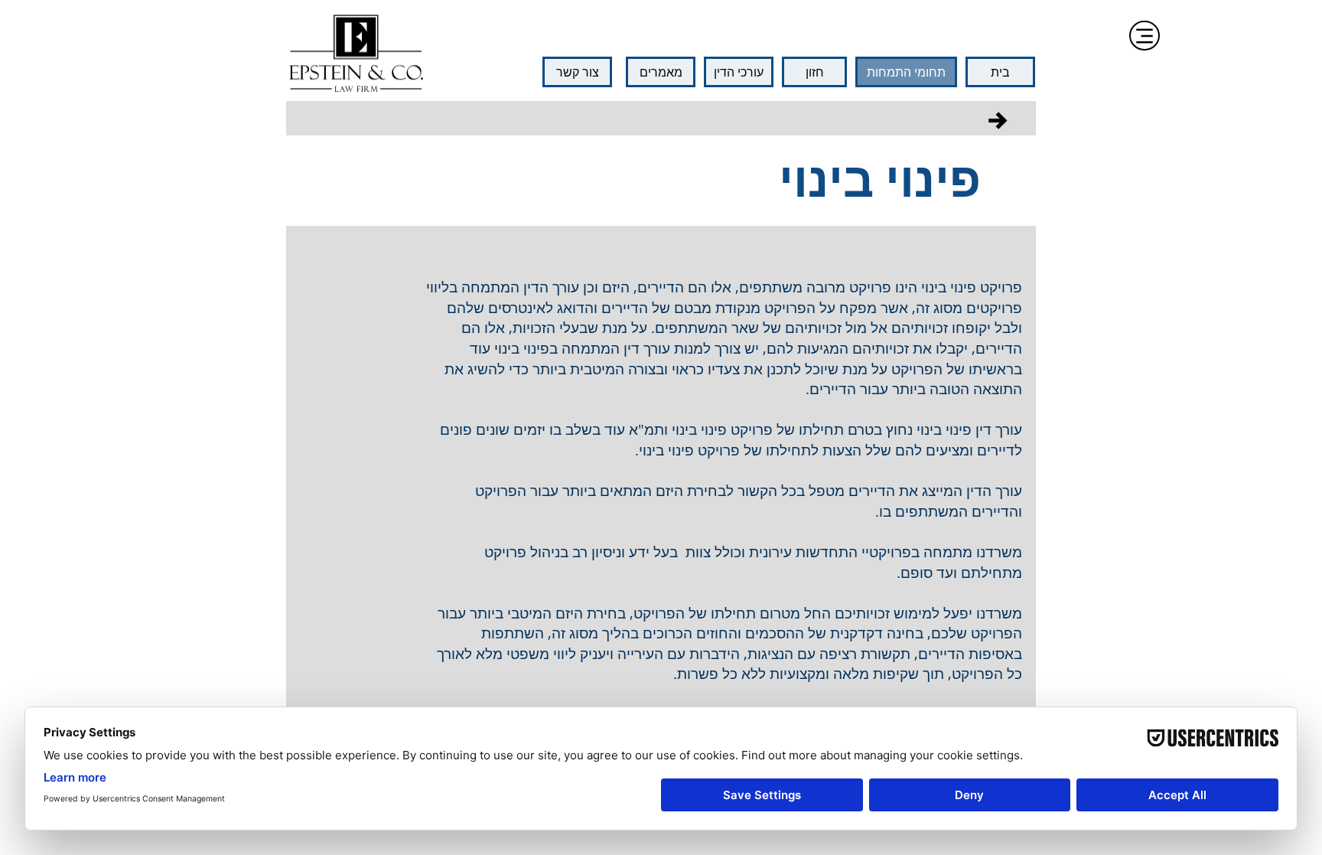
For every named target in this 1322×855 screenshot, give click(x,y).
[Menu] (1144, 36)
